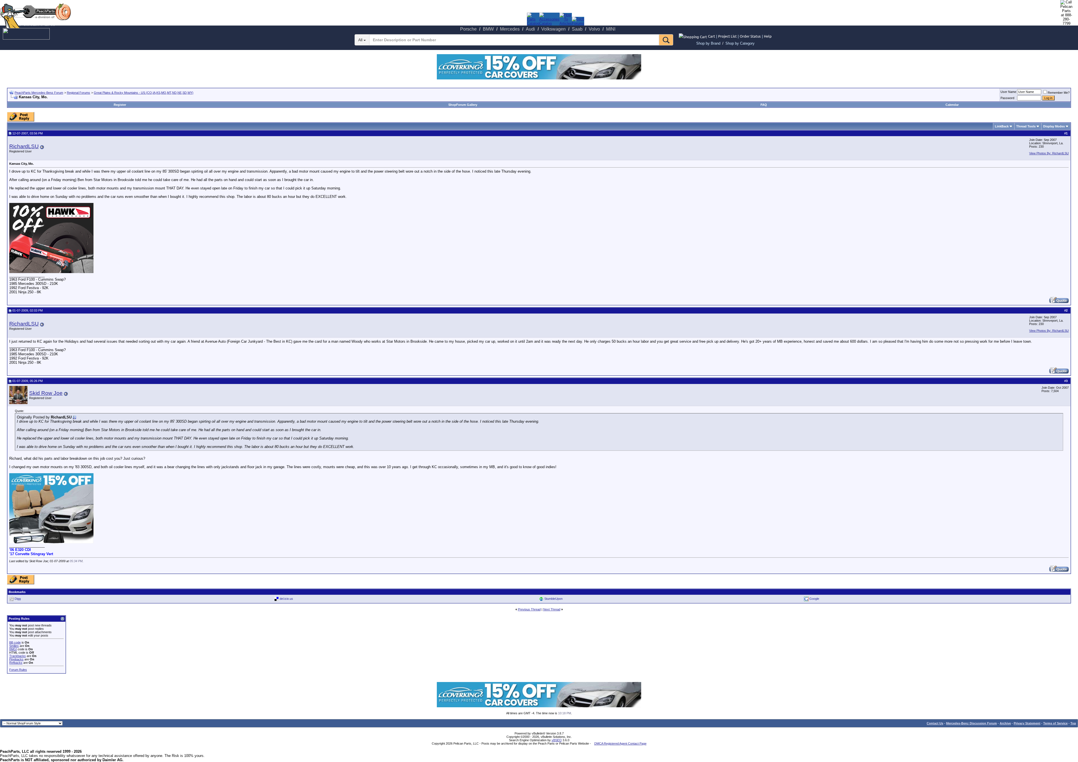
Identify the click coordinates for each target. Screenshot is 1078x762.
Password (1007, 98)
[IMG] (13, 649)
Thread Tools (1026, 126)
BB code (15, 642)
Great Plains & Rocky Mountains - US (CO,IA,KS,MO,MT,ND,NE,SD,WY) (143, 92)
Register (120, 104)
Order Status (750, 36)
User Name (1008, 91)
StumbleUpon (553, 598)
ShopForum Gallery (462, 104)
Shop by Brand (708, 43)
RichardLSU (24, 146)
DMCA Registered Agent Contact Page (620, 743)
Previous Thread (529, 609)
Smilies (14, 645)
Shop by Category (740, 43)
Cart (711, 36)
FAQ (763, 104)
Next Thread (551, 609)
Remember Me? (1059, 92)
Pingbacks (16, 659)
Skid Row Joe (46, 393)
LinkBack (1002, 126)
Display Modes (1054, 126)
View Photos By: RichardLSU (1049, 153)
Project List (727, 36)
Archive (1005, 723)
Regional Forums (78, 92)
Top (1073, 723)
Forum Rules (18, 669)
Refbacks (15, 662)
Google (814, 598)
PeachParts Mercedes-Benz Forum (39, 92)
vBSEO (557, 740)
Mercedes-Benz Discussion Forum (971, 723)
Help (768, 36)
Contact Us (935, 723)
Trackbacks (17, 656)
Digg (18, 598)
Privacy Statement (1027, 723)
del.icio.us (286, 598)
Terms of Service (1055, 723)
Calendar (952, 104)
